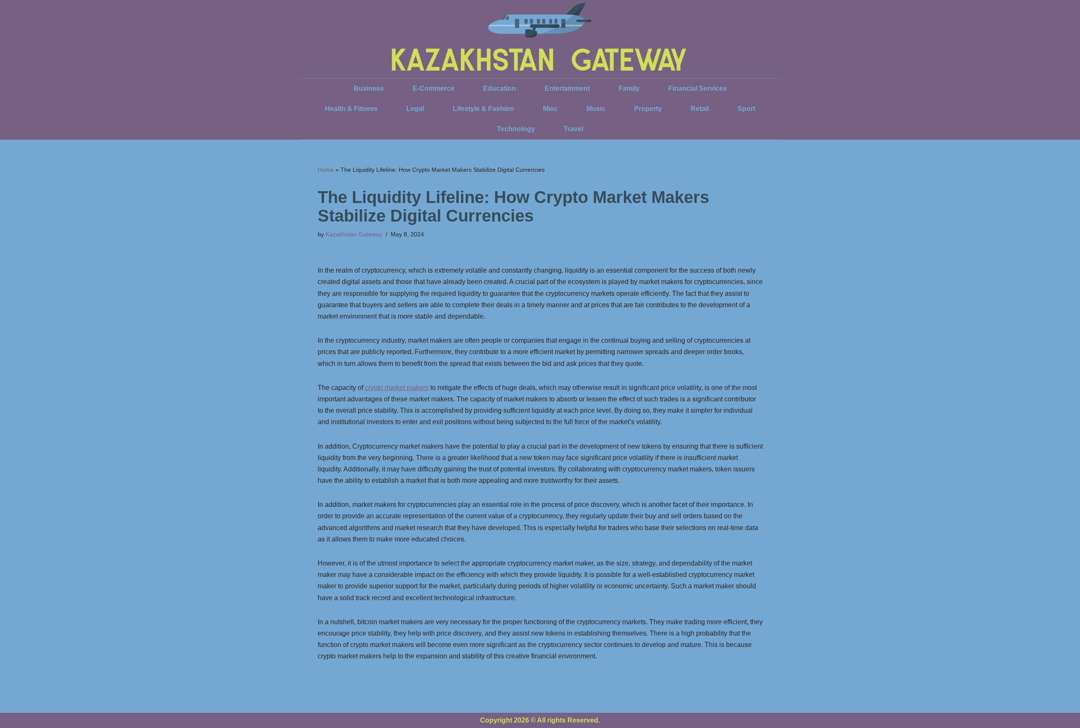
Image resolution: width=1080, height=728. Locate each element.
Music (595, 108)
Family (629, 88)
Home (326, 169)
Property (648, 108)
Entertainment (567, 88)
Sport (746, 108)
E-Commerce (433, 88)
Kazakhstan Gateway (354, 234)
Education (499, 88)
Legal (415, 108)
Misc (550, 108)
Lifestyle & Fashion (483, 108)
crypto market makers (397, 387)
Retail (700, 108)
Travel (573, 129)
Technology (516, 129)
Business (369, 88)
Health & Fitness (351, 108)
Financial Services (697, 88)
